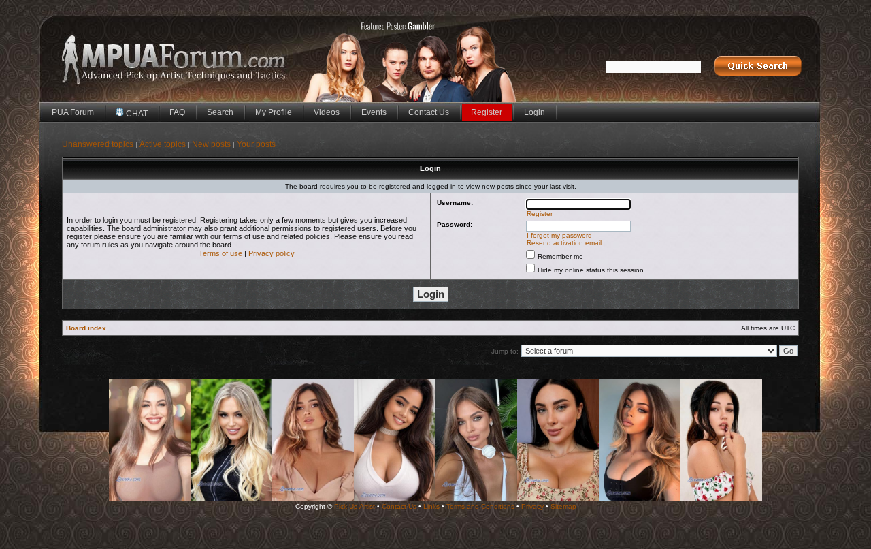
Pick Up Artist (354, 506)
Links (431, 506)
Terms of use (220, 253)
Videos (327, 112)
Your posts (256, 144)
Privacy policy (271, 253)
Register (486, 112)
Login (534, 112)
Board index (86, 328)
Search (220, 112)
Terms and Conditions (480, 506)
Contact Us (428, 112)
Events (374, 112)
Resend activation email (564, 243)
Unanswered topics (97, 144)
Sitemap (563, 506)
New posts (211, 144)
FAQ (177, 112)
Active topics (162, 144)
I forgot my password (559, 235)
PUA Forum (73, 112)
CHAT (136, 114)
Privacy (532, 506)
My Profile (273, 112)
